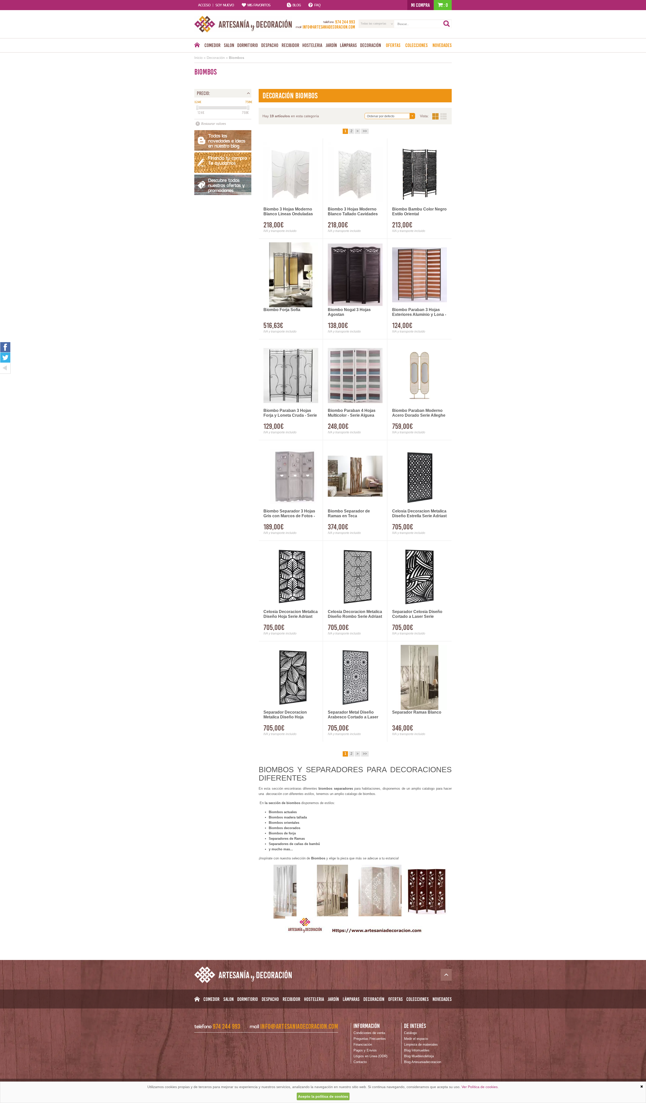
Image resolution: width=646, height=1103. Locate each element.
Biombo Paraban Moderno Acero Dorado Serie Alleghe (418, 412)
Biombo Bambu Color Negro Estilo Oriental (419, 211)
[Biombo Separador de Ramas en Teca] (355, 476)
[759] (248, 108)
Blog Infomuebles (416, 1050)
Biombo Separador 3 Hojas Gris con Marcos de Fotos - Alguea (289, 514)
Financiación (363, 1044)
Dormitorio (247, 45)
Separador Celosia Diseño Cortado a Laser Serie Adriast (417, 614)
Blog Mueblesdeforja (419, 1056)
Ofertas (393, 45)
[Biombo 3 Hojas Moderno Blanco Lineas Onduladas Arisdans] (290, 174)
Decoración (370, 45)
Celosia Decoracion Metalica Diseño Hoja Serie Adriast (290, 614)
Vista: (439, 116)
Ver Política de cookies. (480, 1087)
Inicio (198, 58)
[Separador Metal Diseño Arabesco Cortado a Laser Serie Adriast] (355, 677)
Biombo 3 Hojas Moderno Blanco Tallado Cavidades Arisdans (353, 212)
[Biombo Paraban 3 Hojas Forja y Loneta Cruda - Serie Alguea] (290, 375)
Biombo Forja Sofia (281, 310)
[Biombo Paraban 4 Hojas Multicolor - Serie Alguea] (355, 375)
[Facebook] (5, 347)
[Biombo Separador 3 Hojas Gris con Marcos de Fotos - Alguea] (290, 476)
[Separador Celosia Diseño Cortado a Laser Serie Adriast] (419, 576)
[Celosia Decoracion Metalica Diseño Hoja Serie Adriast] (290, 576)
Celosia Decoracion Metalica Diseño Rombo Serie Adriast (355, 614)
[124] (197, 108)
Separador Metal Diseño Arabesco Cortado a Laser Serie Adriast (353, 715)
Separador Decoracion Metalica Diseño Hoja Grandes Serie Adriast (285, 715)
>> (365, 131)
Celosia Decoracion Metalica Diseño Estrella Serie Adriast (419, 513)
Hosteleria (312, 45)
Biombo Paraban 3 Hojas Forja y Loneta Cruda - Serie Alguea (290, 413)
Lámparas (348, 45)
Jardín (331, 45)
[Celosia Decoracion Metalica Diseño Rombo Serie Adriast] (355, 576)
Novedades (442, 45)
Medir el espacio (416, 1038)
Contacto (360, 1062)
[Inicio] (197, 46)
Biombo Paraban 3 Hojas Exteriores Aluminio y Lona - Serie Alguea (419, 312)
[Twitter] (5, 357)
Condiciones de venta (369, 1033)
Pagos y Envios (365, 1050)
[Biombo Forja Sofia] (290, 274)
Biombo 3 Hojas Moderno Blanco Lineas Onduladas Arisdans (288, 212)
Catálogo (410, 1033)
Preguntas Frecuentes (370, 1038)
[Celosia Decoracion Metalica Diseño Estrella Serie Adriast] (419, 476)
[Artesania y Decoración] (243, 24)
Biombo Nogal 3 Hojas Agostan (349, 312)
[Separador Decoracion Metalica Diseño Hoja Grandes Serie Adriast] (290, 677)
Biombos (236, 58)
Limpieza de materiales (421, 1044)
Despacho (269, 45)
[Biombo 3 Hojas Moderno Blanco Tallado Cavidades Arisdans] (355, 174)
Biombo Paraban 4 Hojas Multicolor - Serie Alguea (351, 412)
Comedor (212, 45)
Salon (229, 45)
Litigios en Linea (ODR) (370, 1056)
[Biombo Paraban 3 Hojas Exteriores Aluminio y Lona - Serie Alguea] (419, 274)
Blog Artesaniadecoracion (422, 1062)
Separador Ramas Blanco (416, 712)
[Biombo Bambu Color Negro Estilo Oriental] (419, 174)
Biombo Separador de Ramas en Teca (349, 513)
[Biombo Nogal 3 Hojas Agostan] (355, 274)
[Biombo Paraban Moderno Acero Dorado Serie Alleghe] (419, 375)
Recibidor (290, 45)
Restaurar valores (213, 124)
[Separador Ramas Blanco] (419, 677)
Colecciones (416, 45)
